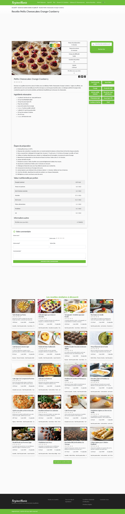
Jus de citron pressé (112, 423)
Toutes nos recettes (53, 499)
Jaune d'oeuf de (56, 358)
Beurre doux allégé (53, 453)
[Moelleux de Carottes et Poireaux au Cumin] (75, 370)
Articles (99, 2)
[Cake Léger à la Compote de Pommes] (23, 370)
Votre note (52, 238)
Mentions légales (87, 504)
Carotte (74, 391)
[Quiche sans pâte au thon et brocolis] (23, 402)
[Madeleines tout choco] (49, 433)
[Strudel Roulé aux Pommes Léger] (23, 433)
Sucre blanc (29, 326)
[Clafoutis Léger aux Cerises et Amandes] (49, 306)
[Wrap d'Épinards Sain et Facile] (101, 338)
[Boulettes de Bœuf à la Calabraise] (49, 402)
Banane (14, 358)
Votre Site (52, 243)
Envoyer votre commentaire (49, 261)
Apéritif (49, 2)
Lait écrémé (103, 326)
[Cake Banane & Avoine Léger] (23, 338)
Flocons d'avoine (20, 358)
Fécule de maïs (110, 326)
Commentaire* (17, 251)
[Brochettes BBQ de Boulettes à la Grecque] (75, 433)
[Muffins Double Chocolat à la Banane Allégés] (75, 338)
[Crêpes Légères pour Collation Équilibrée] (101, 433)
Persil (56, 389)
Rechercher (101, 49)
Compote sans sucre (16, 389)
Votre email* (16, 243)
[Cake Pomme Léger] (75, 402)
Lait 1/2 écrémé (111, 455)
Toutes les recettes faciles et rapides (27, 7)
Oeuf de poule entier (21, 326)
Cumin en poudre (68, 391)
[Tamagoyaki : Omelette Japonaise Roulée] (75, 306)
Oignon (14, 421)
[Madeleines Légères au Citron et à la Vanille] (101, 402)
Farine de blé (52, 389)
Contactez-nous (104, 499)
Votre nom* (16, 235)
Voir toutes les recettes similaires (62, 462)
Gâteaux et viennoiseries (77, 2)
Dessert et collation (62, 2)
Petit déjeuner (41, 2)
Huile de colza (84, 327)
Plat (54, 2)
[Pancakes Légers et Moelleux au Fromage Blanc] (101, 370)
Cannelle (14, 326)
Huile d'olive (93, 358)
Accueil (14, 7)
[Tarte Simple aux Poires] (23, 306)
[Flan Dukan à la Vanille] (101, 306)
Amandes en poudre (53, 327)
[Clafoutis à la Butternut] (49, 370)
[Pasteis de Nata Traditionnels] (49, 338)
